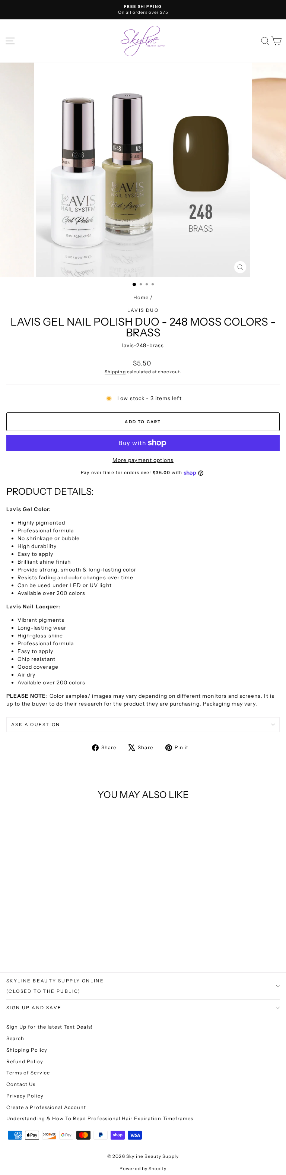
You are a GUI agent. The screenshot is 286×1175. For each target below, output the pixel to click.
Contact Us (21, 1084)
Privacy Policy (25, 1096)
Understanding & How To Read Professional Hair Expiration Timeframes (99, 1118)
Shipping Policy (26, 1050)
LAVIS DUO (143, 310)
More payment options (143, 460)
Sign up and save (33, 1007)
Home (141, 297)
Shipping (115, 371)
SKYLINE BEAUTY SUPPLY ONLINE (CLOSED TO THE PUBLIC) (55, 986)
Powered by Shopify (143, 1168)
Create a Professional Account (46, 1107)
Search (15, 1038)
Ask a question (35, 724)
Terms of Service (28, 1073)
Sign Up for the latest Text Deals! (49, 1027)
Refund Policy (24, 1061)
